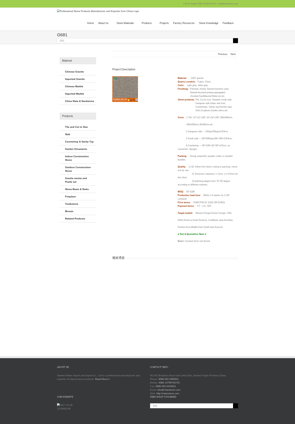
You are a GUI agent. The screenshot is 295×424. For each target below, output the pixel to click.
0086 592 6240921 (166, 386)
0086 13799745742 (169, 382)
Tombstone (71, 204)
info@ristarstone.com (228, 4)
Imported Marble (74, 93)
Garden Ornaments (76, 149)
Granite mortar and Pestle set (76, 180)
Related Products (75, 218)
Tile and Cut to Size (76, 127)
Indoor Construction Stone (77, 158)
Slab (67, 134)
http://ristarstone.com (167, 393)
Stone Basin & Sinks (77, 189)
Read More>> (102, 379)
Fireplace (70, 196)
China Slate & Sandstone (79, 101)
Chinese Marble (74, 86)
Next (233, 54)
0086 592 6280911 (168, 379)
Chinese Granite (74, 71)
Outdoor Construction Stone (78, 169)
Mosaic (69, 211)
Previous (222, 54)
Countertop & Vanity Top (79, 141)
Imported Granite (75, 79)
